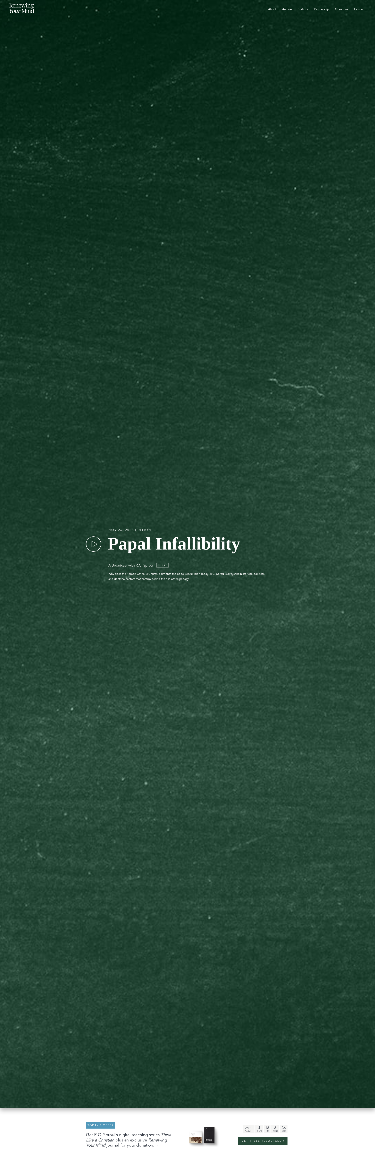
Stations (303, 9)
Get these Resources (261, 1140)
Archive (287, 9)
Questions (341, 9)
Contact (359, 9)
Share (162, 565)
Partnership (321, 9)
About (272, 9)
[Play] (93, 544)
